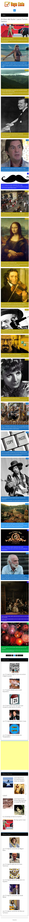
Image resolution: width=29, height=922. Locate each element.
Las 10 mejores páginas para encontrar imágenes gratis (14, 675)
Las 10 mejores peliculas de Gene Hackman (12, 865)
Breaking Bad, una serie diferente (11, 354)
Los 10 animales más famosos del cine (12, 547)
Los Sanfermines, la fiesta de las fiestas (13, 213)
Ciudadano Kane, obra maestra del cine (13, 330)
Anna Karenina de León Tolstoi (11, 398)
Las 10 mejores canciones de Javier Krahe (13, 576)
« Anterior (8, 655)
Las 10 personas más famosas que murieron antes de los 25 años (13, 706)
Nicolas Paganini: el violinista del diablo (13, 303)
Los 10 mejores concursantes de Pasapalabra (12, 736)
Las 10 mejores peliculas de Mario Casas (14, 721)
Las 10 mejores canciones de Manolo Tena (14, 168)
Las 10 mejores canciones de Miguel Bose (13, 849)
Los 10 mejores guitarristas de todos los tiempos (13, 498)
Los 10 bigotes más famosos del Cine (12, 185)
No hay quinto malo (7, 38)
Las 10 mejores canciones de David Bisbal (13, 896)
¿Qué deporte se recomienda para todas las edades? (19, 779)
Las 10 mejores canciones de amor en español (14, 880)
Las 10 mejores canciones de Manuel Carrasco (13, 912)
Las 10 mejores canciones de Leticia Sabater (14, 63)
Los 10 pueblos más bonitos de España (12, 524)
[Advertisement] (14, 755)
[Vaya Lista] (14, 6)
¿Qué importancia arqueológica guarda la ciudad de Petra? (20, 800)
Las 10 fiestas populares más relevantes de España (14, 648)
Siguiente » (20, 655)
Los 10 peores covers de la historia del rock (14, 452)
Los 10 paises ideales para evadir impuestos (12, 690)
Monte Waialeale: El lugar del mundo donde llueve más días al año (14, 91)
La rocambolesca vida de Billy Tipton (12, 134)
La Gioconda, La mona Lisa (9, 262)
